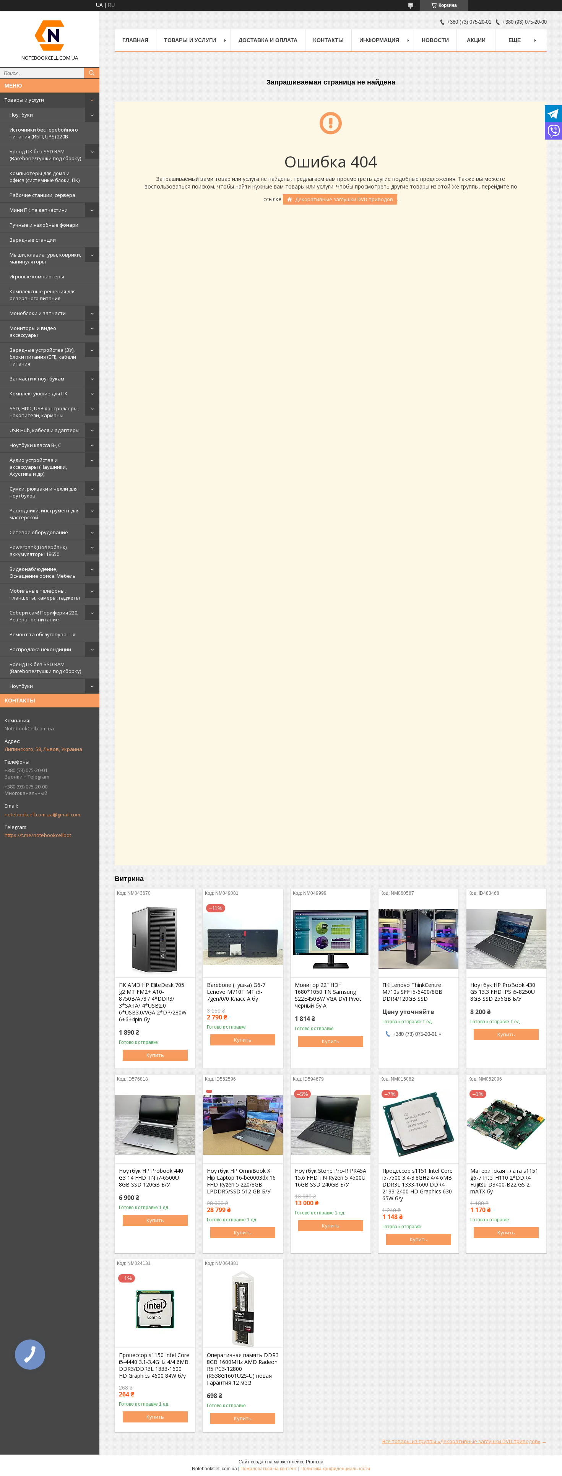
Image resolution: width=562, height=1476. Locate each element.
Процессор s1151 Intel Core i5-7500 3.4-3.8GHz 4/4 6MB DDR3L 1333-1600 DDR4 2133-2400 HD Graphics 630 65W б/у (417, 1184)
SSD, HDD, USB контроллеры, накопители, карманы (44, 412)
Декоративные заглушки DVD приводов (344, 199)
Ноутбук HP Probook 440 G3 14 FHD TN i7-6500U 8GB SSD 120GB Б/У (151, 1177)
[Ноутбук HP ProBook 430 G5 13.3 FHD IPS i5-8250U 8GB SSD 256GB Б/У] (506, 939)
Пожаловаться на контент (268, 1468)
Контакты (328, 40)
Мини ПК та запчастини (39, 209)
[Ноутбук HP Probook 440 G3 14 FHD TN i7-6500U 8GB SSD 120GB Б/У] (155, 1125)
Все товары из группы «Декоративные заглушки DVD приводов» (461, 1441)
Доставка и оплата (268, 40)
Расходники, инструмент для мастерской (45, 514)
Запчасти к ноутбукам (37, 378)
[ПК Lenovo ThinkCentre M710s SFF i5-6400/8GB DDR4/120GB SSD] (418, 939)
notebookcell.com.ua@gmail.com (42, 814)
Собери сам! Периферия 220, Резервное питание (44, 616)
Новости (435, 40)
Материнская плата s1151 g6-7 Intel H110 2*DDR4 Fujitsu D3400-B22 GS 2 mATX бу (504, 1181)
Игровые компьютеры (37, 276)
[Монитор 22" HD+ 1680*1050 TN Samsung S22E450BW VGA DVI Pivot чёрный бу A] (331, 939)
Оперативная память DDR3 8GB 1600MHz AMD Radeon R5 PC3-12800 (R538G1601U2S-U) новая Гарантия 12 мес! (243, 1369)
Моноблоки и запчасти (38, 313)
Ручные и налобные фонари (44, 224)
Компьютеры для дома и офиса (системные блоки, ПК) (45, 177)
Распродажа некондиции (40, 649)
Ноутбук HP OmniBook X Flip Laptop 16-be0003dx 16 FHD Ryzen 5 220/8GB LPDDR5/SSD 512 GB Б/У (241, 1181)
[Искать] (91, 73)
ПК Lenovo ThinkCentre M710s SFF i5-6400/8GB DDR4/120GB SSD (412, 992)
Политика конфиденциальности (335, 1468)
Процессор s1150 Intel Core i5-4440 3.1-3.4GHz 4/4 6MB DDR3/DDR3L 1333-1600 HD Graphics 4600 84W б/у (154, 1365)
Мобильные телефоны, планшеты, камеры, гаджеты (45, 594)
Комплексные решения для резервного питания (43, 295)
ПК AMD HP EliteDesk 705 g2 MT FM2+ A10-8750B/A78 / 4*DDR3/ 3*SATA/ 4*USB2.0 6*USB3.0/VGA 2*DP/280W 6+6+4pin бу (153, 1002)
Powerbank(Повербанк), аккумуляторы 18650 (39, 551)
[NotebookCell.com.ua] (50, 35)
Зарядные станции (33, 239)
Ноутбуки (21, 114)
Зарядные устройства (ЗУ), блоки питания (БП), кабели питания (43, 356)
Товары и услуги (24, 99)
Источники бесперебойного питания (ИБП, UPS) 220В (44, 133)
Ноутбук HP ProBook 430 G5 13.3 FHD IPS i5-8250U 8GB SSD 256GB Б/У (502, 992)
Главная (135, 40)
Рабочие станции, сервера (42, 195)
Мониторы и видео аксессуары (33, 331)
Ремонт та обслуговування (42, 634)
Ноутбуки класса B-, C (35, 445)
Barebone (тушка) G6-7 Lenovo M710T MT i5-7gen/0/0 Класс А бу (236, 992)
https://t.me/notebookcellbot (38, 835)
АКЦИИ (476, 40)
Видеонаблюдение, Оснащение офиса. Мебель (43, 572)
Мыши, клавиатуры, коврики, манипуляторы (45, 258)
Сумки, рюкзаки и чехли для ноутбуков (44, 492)
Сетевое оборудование (39, 532)
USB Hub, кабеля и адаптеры (45, 430)
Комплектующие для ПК (39, 393)
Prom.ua (314, 1462)
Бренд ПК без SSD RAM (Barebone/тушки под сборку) (45, 155)
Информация (379, 40)
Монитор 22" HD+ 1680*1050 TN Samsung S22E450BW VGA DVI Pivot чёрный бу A (328, 995)
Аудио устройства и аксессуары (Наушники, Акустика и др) (38, 467)
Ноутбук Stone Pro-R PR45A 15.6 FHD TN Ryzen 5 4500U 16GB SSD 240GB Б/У (330, 1177)
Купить (155, 1055)
